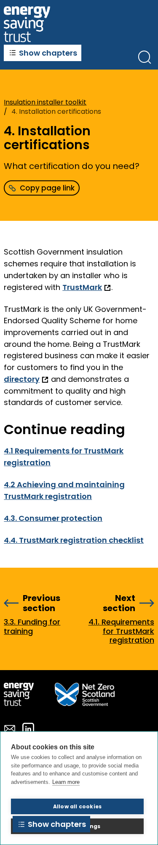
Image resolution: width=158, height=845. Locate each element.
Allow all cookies (77, 806)
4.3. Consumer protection (53, 518)
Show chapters (48, 53)
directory (22, 379)
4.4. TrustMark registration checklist (74, 540)
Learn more (66, 782)
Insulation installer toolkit (45, 102)
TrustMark (82, 287)
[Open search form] (144, 57)
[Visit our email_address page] (10, 729)
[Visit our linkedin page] (28, 729)
